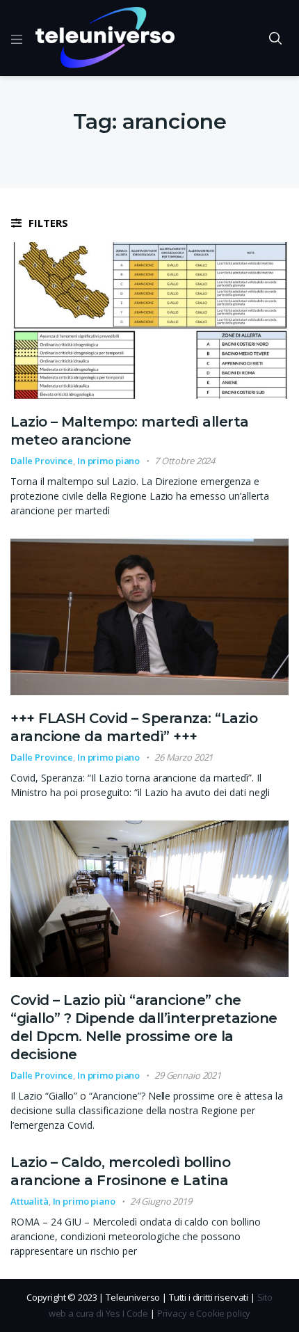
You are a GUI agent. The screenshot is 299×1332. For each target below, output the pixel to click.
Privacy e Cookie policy (204, 1313)
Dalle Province (41, 460)
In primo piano (108, 460)
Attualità (29, 1201)
